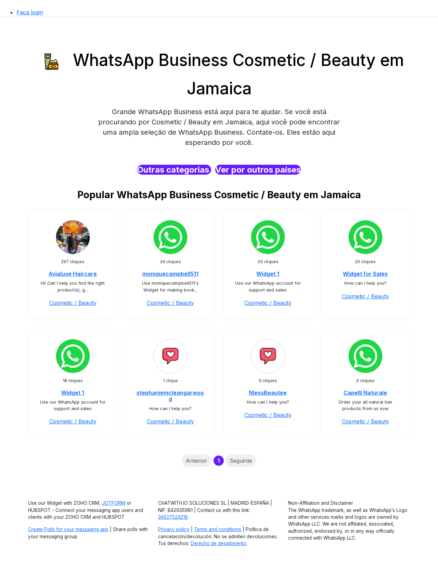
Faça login (29, 12)
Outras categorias (174, 170)
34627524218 (173, 517)
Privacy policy (174, 529)
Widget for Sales (365, 273)
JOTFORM (113, 503)
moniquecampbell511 (170, 273)
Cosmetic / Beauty (72, 302)
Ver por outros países (258, 170)
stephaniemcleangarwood (170, 396)
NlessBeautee (268, 392)
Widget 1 (267, 273)
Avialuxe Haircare (73, 273)
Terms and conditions (217, 529)
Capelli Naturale (365, 392)
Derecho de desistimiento (218, 543)
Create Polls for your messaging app (68, 529)
